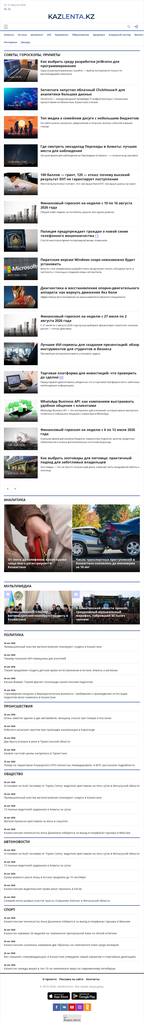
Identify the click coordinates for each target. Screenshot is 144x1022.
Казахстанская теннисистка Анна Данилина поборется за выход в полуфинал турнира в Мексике (67, 833)
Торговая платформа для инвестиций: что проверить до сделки (88, 375)
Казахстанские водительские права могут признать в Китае (43, 889)
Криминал (61, 34)
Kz (9, 8)
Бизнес (138, 34)
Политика (13, 634)
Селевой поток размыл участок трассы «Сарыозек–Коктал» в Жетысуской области (57, 900)
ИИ (49, 34)
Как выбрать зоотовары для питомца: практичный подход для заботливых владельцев (86, 460)
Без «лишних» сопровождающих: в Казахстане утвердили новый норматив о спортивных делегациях (70, 956)
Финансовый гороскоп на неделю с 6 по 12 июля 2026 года (87, 431)
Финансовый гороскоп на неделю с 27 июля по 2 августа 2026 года (83, 318)
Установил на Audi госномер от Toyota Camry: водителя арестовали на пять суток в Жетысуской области (72, 785)
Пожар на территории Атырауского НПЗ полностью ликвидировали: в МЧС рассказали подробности (69, 765)
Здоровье (99, 34)
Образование (80, 34)
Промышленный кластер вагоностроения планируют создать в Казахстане (53, 646)
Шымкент (37, 34)
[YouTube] (72, 1007)
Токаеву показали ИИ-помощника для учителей (35, 658)
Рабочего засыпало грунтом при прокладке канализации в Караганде (49, 729)
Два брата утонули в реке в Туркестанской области (37, 741)
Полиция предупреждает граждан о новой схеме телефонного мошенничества (84, 233)
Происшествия (18, 706)
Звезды (25, 42)
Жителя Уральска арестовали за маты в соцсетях (36, 821)
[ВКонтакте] (64, 1007)
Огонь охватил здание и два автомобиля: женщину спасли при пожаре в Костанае (57, 718)
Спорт (9, 909)
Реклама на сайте (71, 979)
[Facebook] (56, 1007)
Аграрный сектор (120, 34)
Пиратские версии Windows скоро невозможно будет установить (87, 261)
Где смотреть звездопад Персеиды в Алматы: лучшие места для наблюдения (88, 148)
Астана (22, 34)
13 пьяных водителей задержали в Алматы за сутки (37, 809)
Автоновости (17, 841)
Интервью (10, 42)
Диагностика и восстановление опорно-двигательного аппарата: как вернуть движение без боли (89, 290)
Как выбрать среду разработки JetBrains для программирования (79, 63)
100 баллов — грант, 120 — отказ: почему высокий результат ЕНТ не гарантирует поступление (85, 176)
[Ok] (87, 1007)
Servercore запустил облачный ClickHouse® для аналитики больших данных (82, 92)
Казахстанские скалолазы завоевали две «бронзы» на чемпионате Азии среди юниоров (61, 945)
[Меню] (6, 27)
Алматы (9, 34)
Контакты (93, 979)
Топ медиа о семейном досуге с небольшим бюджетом (89, 118)
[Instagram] (79, 1007)
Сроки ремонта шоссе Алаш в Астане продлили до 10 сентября (45, 877)
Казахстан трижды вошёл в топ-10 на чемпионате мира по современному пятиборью (60, 968)
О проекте (50, 979)
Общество (13, 774)
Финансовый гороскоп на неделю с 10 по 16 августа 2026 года (86, 205)
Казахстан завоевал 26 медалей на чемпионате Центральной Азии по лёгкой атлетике (60, 933)
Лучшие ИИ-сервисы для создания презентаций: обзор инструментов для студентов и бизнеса (89, 346)
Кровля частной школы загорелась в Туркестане (35, 753)
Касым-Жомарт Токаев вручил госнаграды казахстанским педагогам (48, 682)
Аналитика (15, 500)
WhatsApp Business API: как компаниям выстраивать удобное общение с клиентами (87, 403)
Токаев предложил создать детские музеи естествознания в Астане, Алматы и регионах (61, 670)
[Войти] (136, 26)
